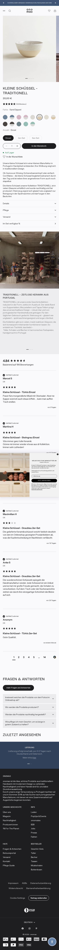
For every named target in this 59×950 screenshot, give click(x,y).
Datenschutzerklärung (37, 489)
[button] (52, 941)
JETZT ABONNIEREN (44, 480)
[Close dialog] (57, 454)
